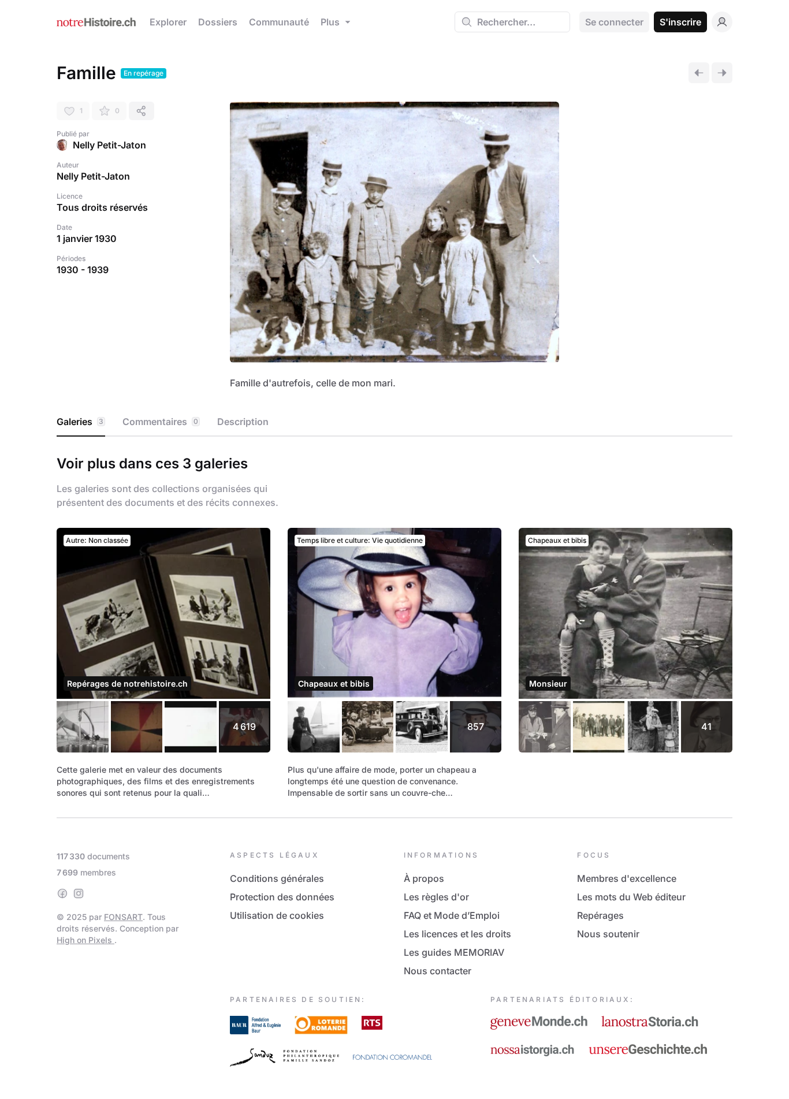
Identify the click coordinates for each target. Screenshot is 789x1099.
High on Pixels (85, 940)
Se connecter (614, 22)
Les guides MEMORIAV (454, 952)
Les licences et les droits (457, 934)
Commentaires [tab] (160, 421)
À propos (424, 878)
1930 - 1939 (83, 269)
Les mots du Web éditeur (631, 897)
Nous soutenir (608, 934)
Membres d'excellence (626, 878)
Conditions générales (277, 878)
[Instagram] (78, 893)
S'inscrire (680, 22)
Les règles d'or (436, 897)
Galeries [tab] (80, 421)
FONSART (123, 917)
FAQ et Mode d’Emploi (452, 915)
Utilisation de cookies (277, 915)
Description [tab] (243, 421)
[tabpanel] (394, 624)
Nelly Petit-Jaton (109, 145)
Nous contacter (437, 971)
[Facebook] (62, 893)
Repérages (600, 915)
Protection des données (282, 897)
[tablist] (394, 422)
